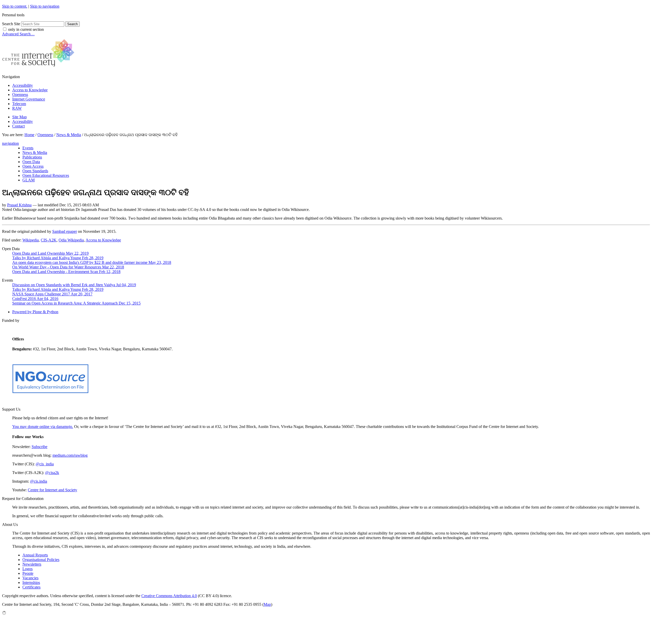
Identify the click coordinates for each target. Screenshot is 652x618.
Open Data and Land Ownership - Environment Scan (66, 271)
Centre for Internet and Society (52, 490)
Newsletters (31, 564)
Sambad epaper (64, 231)
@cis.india (38, 481)
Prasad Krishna (19, 205)
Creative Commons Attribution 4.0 (169, 596)
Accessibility (22, 85)
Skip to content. (14, 6)
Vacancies (30, 578)
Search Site (11, 24)
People (27, 573)
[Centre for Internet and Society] (39, 68)
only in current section (26, 29)
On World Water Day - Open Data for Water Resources (68, 267)
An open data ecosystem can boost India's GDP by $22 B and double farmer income (91, 262)
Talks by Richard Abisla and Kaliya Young (57, 258)
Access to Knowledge (30, 90)
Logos (27, 569)
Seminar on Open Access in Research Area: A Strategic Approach (76, 303)
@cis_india (45, 464)
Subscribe (39, 446)
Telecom (19, 104)
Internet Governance (28, 99)
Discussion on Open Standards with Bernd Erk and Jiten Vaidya (74, 285)
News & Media (68, 135)
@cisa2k (52, 472)
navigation (10, 143)
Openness (20, 94)
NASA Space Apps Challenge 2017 (52, 294)
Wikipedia (30, 240)
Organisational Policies (40, 559)
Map (267, 604)
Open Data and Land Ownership (50, 253)
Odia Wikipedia (71, 240)
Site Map (19, 117)
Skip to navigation (44, 6)
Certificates (31, 587)
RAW (17, 108)
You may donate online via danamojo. (42, 426)
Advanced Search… (18, 34)
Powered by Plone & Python (35, 312)
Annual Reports (35, 555)
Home (29, 135)
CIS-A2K (49, 240)
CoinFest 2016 (35, 298)
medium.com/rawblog (70, 455)
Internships (31, 582)
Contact (18, 126)
